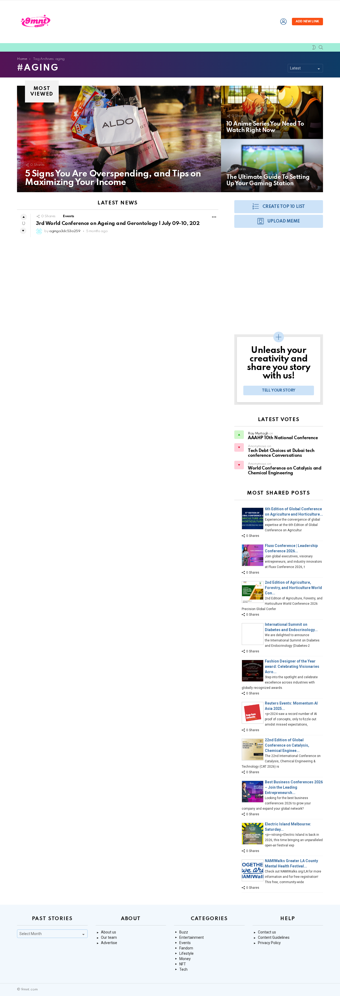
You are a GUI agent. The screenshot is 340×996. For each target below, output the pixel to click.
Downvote (23, 231)
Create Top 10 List (283, 206)
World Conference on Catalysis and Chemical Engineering (284, 470)
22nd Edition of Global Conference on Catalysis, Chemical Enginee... (287, 745)
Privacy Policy (269, 943)
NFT (182, 964)
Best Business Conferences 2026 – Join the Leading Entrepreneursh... (294, 787)
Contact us (267, 932)
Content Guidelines (274, 937)
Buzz (183, 932)
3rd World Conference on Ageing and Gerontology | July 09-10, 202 (117, 223)
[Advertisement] (278, 283)
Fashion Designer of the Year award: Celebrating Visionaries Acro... (292, 666)
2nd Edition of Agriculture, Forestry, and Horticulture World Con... (293, 587)
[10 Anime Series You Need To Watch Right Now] (272, 112)
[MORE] (214, 217)
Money (185, 959)
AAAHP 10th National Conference (283, 438)
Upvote (23, 217)
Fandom (186, 948)
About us (108, 932)
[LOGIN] (283, 21)
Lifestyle (186, 953)
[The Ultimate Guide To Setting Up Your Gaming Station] (272, 165)
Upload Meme (283, 221)
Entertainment (191, 937)
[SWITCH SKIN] (314, 47)
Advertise (109, 943)
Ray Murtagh (258, 433)
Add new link (307, 21)
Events (68, 216)
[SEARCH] (321, 47)
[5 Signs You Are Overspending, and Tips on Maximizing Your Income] (119, 139)
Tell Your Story (278, 390)
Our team (109, 937)
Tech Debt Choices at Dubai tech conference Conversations (281, 453)
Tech (183, 969)
